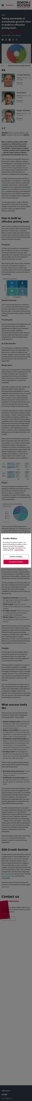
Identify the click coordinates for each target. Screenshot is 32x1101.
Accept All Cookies (16, 562)
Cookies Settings (16, 556)
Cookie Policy (19, 550)
